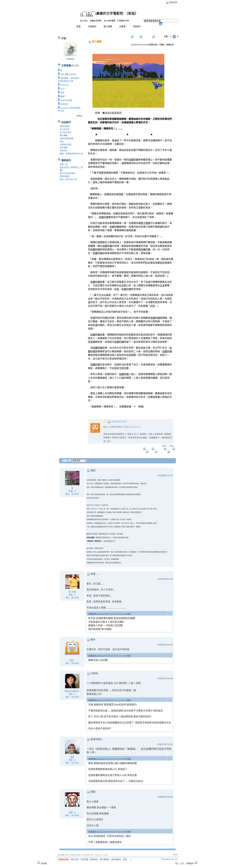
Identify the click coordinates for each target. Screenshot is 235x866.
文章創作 (92, 26)
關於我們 (75, 859)
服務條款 (94, 859)
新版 (131, 13)
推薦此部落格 (96, 21)
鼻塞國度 (70, 59)
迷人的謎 (72, 592)
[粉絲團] (39, 862)
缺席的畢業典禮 (66, 138)
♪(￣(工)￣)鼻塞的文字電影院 (101, 13)
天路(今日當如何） (72, 691)
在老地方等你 (65, 132)
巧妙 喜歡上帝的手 (68, 74)
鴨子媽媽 (63, 148)
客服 (125, 859)
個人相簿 (108, 26)
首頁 (78, 26)
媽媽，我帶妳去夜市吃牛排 (71, 154)
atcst (62, 89)
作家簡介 (137, 26)
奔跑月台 (63, 151)
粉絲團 (44, 863)
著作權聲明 (104, 859)
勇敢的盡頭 (64, 176)
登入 (177, 863)
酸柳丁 (63, 96)
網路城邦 (173, 2)
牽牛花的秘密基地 (67, 173)
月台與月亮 (64, 129)
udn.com (174, 859)
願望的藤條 (64, 126)
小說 (170, 446)
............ (72, 810)
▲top (175, 854)
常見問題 (84, 859)
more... (80, 116)
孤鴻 (62, 93)
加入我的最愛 (109, 21)
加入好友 (84, 21)
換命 (62, 141)
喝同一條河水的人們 (68, 179)
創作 (165, 446)
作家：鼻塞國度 (86, 16)
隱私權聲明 (116, 859)
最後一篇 (63, 164)
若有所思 (64, 104)
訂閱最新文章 (123, 21)
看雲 (72, 757)
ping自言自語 (66, 100)
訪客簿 (122, 26)
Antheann (64, 85)
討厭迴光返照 (65, 145)
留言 (67, 494)
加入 (182, 863)
